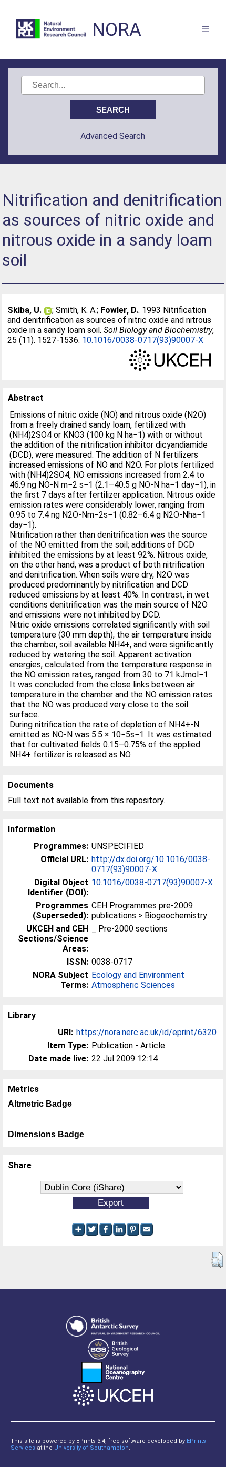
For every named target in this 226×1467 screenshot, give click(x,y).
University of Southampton (91, 1447)
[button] (217, 1260)
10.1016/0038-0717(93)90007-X (142, 340)
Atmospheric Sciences (133, 985)
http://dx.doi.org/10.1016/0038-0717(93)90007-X (150, 864)
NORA (116, 30)
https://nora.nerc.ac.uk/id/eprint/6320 (146, 1032)
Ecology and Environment (137, 975)
